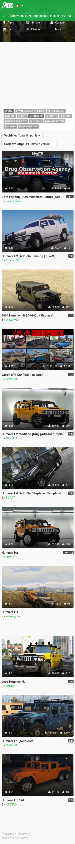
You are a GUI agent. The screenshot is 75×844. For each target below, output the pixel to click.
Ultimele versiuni (28, 144)
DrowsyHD (12, 319)
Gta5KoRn (12, 379)
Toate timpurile (21, 135)
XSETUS (11, 804)
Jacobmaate (13, 201)
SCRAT (10, 497)
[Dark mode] (63, 15)
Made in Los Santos (15, 838)
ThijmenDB (12, 260)
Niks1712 (11, 438)
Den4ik (10, 686)
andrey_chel (13, 616)
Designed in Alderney (16, 834)
